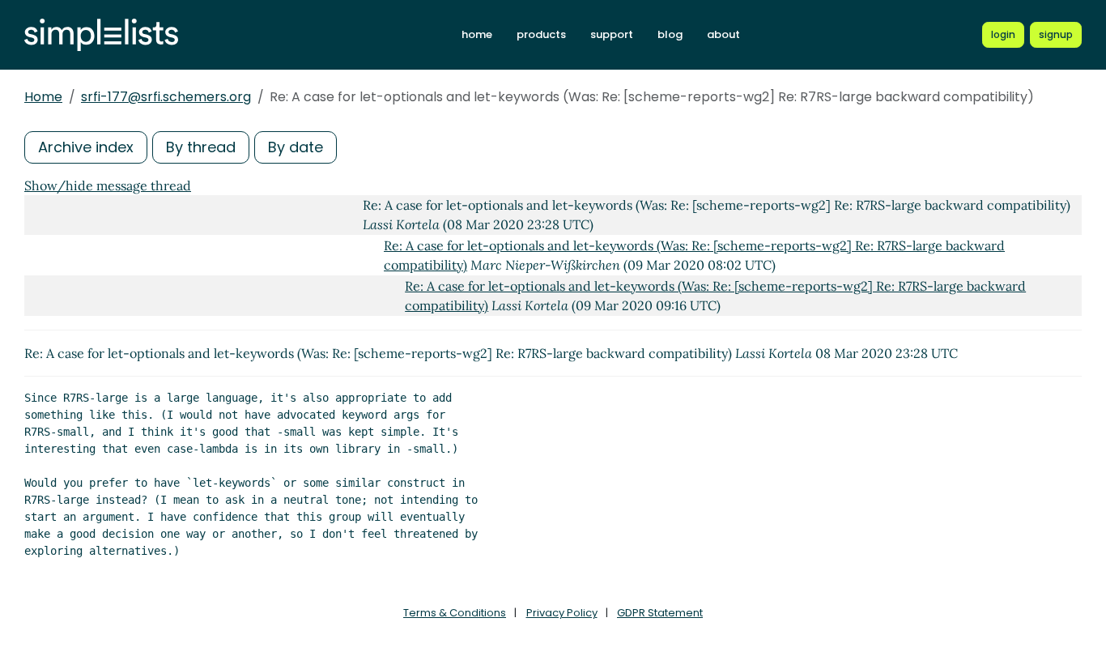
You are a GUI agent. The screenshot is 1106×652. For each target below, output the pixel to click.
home (477, 34)
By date (295, 147)
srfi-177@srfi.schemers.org (166, 96)
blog (670, 34)
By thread (201, 147)
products (541, 34)
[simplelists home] (101, 35)
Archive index (86, 147)
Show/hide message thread (107, 185)
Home (43, 96)
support (611, 34)
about (723, 34)
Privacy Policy (562, 612)
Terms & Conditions (454, 612)
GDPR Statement (660, 612)
